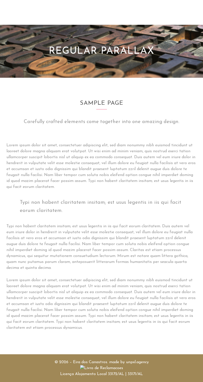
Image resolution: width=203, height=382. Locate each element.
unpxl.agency (137, 362)
